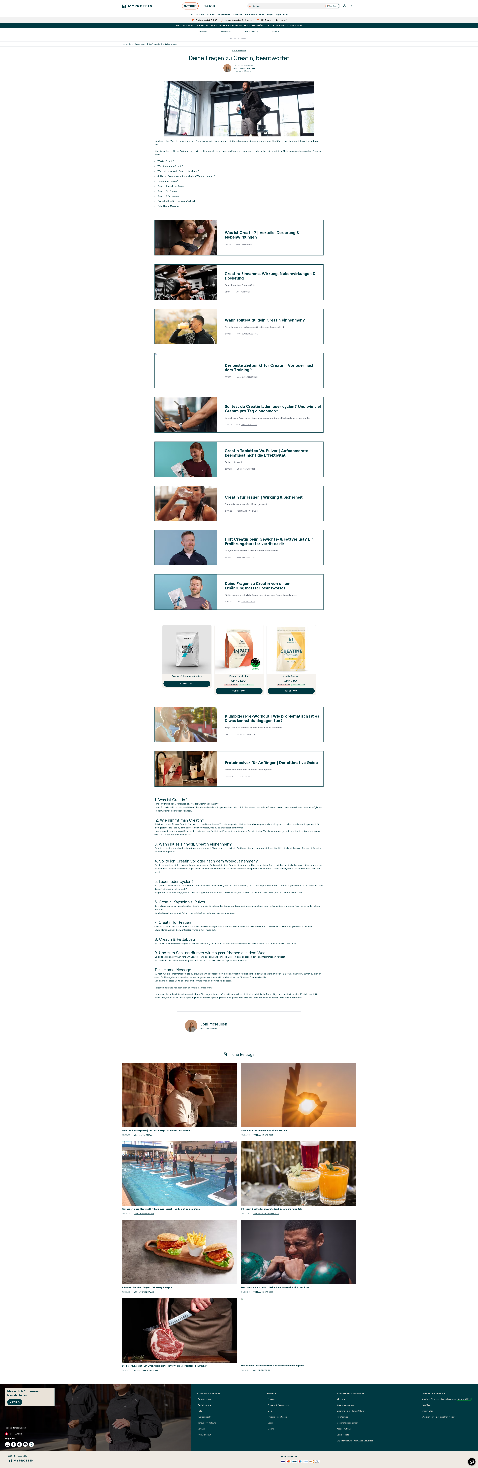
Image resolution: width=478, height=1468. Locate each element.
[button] (472, 1462)
